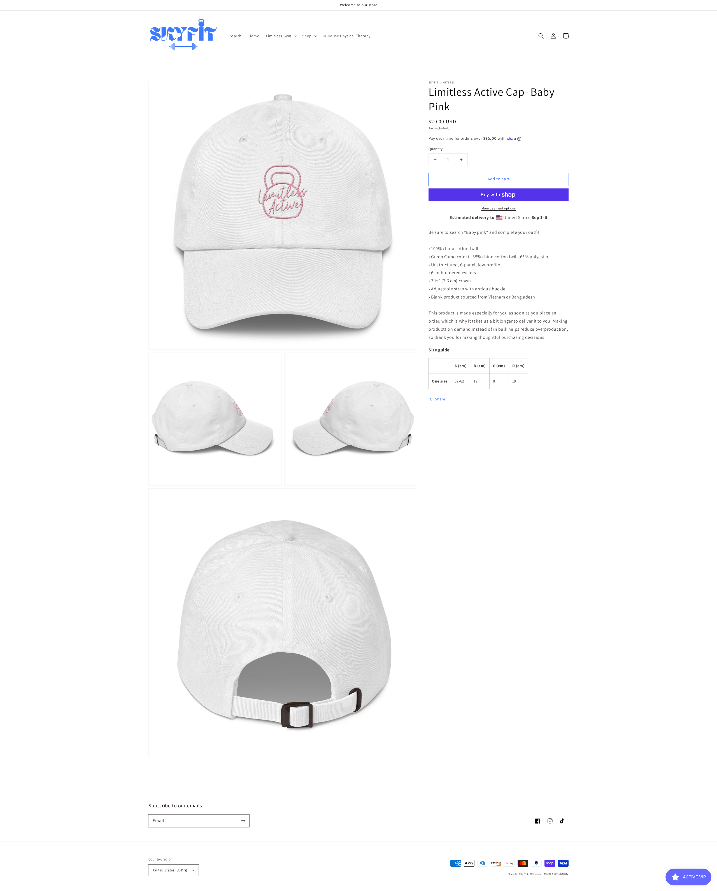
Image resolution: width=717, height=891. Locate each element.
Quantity (436, 148)
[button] (541, 36)
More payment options (498, 208)
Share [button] (440, 399)
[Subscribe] (243, 821)
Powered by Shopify (555, 874)
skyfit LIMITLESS (530, 874)
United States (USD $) (170, 870)
